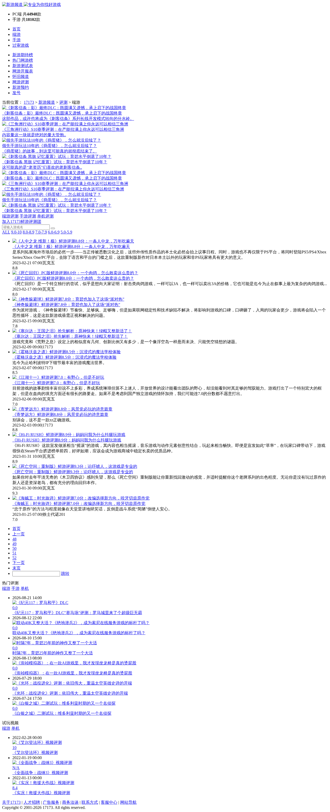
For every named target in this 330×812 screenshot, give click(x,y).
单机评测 (45, 216)
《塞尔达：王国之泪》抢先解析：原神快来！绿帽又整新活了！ (70, 336)
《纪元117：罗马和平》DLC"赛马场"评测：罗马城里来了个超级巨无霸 (77, 612)
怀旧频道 (20, 76)
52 (14, 558)
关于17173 (11, 802)
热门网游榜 (22, 60)
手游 (16, 40)
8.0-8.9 (28, 232)
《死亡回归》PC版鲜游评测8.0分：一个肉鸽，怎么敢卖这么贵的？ (73, 278)
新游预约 (20, 87)
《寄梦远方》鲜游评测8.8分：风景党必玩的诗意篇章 (60, 414)
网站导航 (128, 802)
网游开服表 (22, 71)
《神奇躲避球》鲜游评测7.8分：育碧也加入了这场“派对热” (66, 304)
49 (14, 544)
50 (14, 548)
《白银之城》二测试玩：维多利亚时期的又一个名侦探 (61, 713)
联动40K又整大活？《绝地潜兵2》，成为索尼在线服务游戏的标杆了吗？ (78, 633)
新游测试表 (22, 65)
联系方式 (89, 802)
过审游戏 (20, 45)
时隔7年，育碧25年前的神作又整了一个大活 (52, 653)
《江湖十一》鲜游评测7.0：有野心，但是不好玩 (56, 383)
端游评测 (10, 216)
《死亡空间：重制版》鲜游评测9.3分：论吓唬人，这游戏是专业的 (72, 472)
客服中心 (109, 802)
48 (14, 539)
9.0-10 (16, 232)
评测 (63, 102)
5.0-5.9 (66, 232)
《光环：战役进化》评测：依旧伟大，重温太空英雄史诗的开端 (70, 693)
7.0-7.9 (41, 232)
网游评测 (20, 82)
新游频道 (46, 102)
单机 (25, 588)
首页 (16, 29)
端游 (16, 34)
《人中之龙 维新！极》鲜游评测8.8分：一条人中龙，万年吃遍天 (71, 246)
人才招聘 (31, 802)
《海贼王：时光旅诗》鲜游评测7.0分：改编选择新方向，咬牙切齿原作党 (78, 503)
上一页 (18, 534)
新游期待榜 (22, 55)
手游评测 (28, 216)
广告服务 (51, 802)
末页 (16, 568)
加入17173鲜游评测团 (21, 221)
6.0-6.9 (54, 232)
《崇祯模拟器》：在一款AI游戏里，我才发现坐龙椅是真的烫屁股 (72, 673)
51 (14, 553)
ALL (6, 232)
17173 (29, 102)
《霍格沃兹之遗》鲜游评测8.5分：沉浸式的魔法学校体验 (64, 357)
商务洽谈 (70, 802)
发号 (16, 93)
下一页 (18, 562)
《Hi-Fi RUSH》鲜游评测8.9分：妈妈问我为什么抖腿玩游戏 (66, 440)
